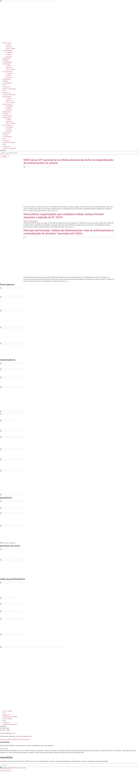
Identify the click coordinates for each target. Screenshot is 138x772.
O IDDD (8, 44)
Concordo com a (13, 767)
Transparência (7, 62)
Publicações (6, 58)
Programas (9, 52)
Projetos (8, 54)
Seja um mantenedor (9, 89)
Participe (9, 56)
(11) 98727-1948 (5, 730)
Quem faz (9, 46)
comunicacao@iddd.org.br (24, 736)
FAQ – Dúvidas (10, 48)
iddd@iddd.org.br (10, 733)
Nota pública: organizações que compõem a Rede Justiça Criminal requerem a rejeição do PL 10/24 (63, 216)
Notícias (5, 60)
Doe (4, 85)
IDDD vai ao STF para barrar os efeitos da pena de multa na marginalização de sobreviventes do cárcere (68, 161)
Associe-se (6, 87)
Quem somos (7, 43)
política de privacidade (19, 768)
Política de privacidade (10, 717)
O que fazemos (7, 50)
